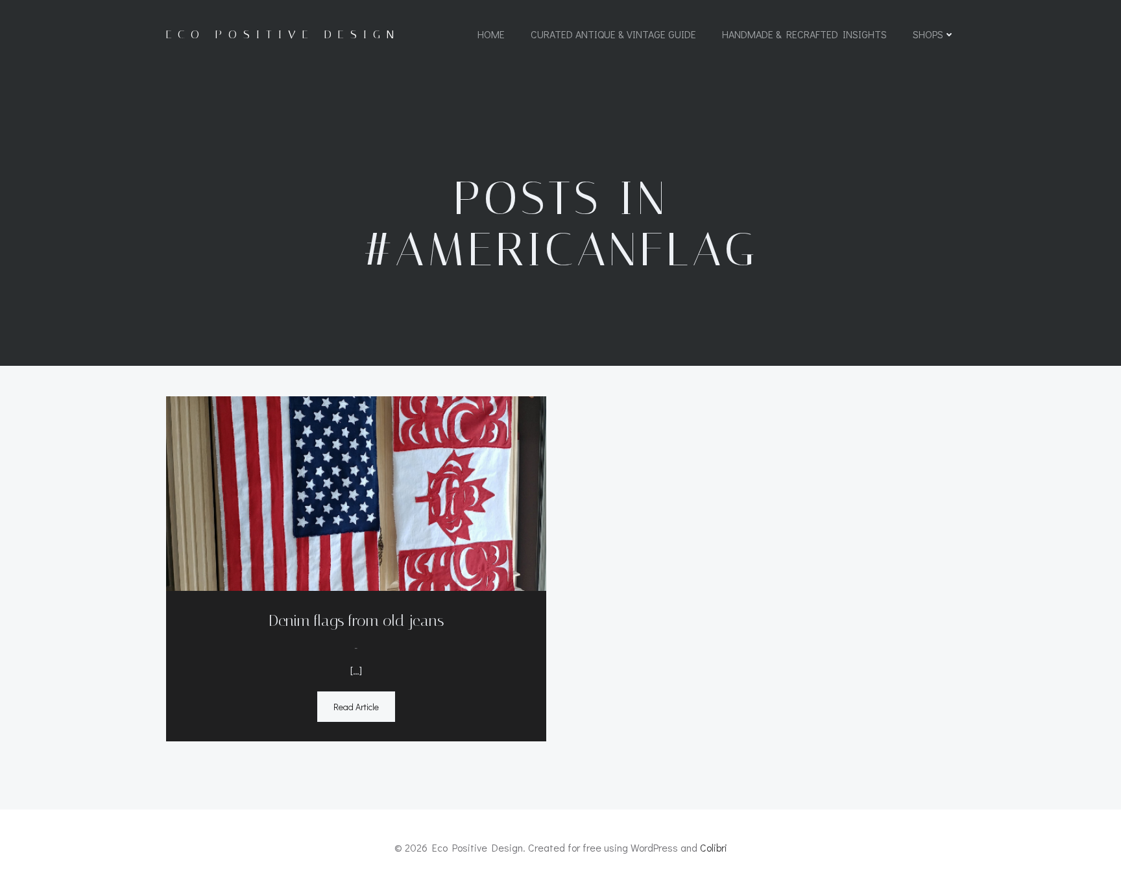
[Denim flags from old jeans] (356, 492)
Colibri (713, 847)
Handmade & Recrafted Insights (804, 34)
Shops (928, 34)
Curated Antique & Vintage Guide (613, 34)
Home (491, 34)
